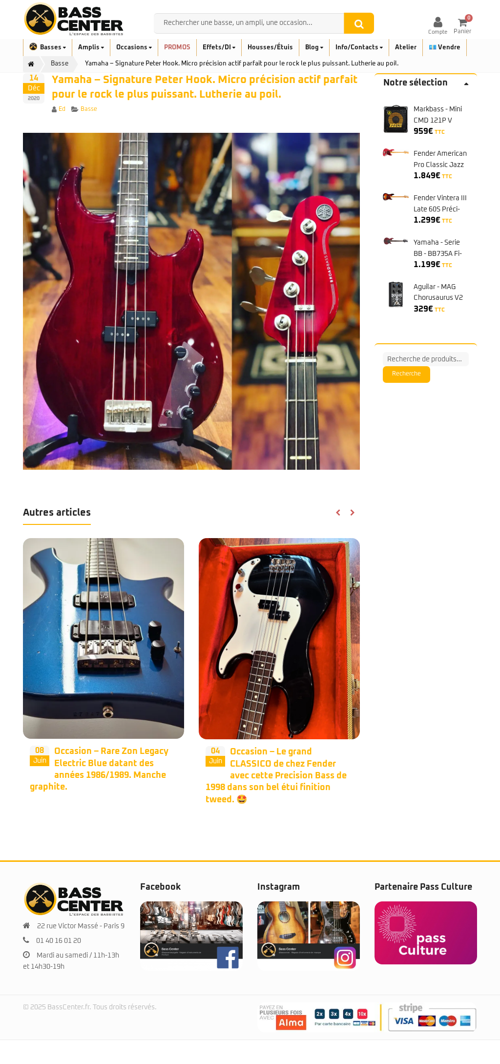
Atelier (406, 47)
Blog (312, 47)
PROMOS (177, 47)
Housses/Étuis (270, 47)
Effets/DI (217, 47)
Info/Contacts (357, 47)
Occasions (132, 47)
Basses (51, 47)
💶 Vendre (444, 47)
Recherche (406, 374)
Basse (89, 109)
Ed (62, 109)
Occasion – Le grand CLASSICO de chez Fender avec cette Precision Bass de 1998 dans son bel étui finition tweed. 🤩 (276, 776)
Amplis (89, 47)
